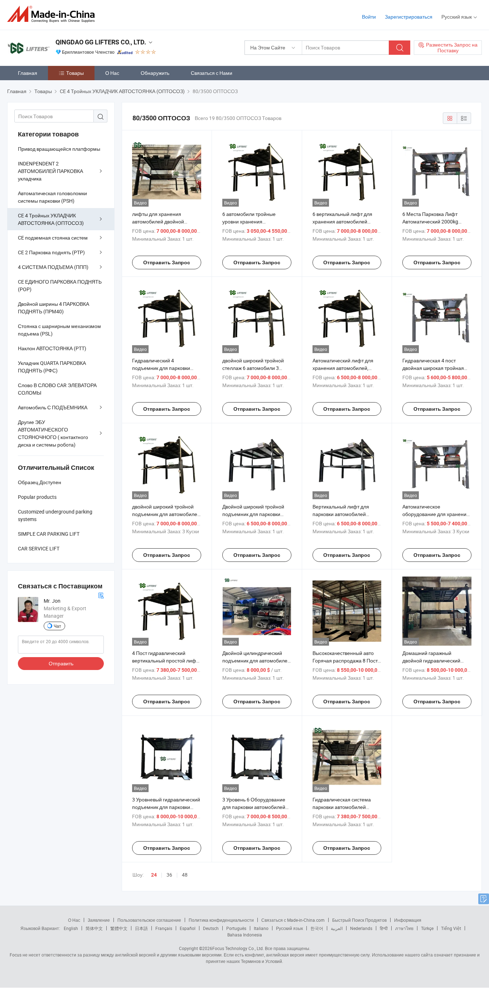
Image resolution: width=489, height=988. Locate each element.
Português (236, 928)
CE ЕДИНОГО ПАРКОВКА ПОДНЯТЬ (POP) (60, 285)
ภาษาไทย (404, 928)
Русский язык (289, 928)
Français (163, 928)
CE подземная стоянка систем (53, 237)
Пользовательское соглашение (149, 920)
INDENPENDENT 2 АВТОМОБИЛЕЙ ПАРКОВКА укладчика (50, 171)
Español (187, 928)
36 (169, 874)
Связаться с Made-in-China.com (293, 920)
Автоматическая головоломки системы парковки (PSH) (52, 197)
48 (185, 874)
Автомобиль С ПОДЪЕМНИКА (52, 407)
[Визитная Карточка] (101, 594)
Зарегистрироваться (408, 16)
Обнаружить (155, 72)
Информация (407, 920)
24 (154, 875)
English (71, 928)
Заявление (99, 920)
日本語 (141, 928)
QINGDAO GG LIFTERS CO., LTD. (100, 42)
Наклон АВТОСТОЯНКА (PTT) (52, 348)
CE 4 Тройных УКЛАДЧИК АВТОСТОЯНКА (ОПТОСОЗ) (51, 219)
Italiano (261, 928)
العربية (337, 928)
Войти (369, 16)
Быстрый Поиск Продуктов (359, 920)
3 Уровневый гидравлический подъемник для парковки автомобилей (166, 807)
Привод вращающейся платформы (59, 148)
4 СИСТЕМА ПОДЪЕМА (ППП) (53, 267)
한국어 (316, 928)
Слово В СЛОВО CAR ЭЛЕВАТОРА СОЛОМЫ (57, 389)
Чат (57, 626)
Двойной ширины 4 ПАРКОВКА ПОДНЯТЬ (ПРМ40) (53, 307)
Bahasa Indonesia (244, 935)
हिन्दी (384, 928)
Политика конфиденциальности (221, 920)
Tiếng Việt (451, 928)
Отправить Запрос (166, 262)
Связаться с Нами (211, 72)
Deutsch (211, 928)
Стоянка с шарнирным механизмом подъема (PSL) (59, 330)
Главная (27, 72)
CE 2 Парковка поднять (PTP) (51, 252)
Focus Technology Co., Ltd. (238, 948)
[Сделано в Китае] (53, 14)
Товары (75, 72)
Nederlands (361, 928)
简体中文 (94, 928)
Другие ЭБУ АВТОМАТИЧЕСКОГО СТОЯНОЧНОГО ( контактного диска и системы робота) (53, 433)
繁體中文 (118, 928)
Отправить (61, 663)
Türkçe (427, 928)
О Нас (112, 72)
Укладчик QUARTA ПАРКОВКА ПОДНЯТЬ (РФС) (52, 367)
